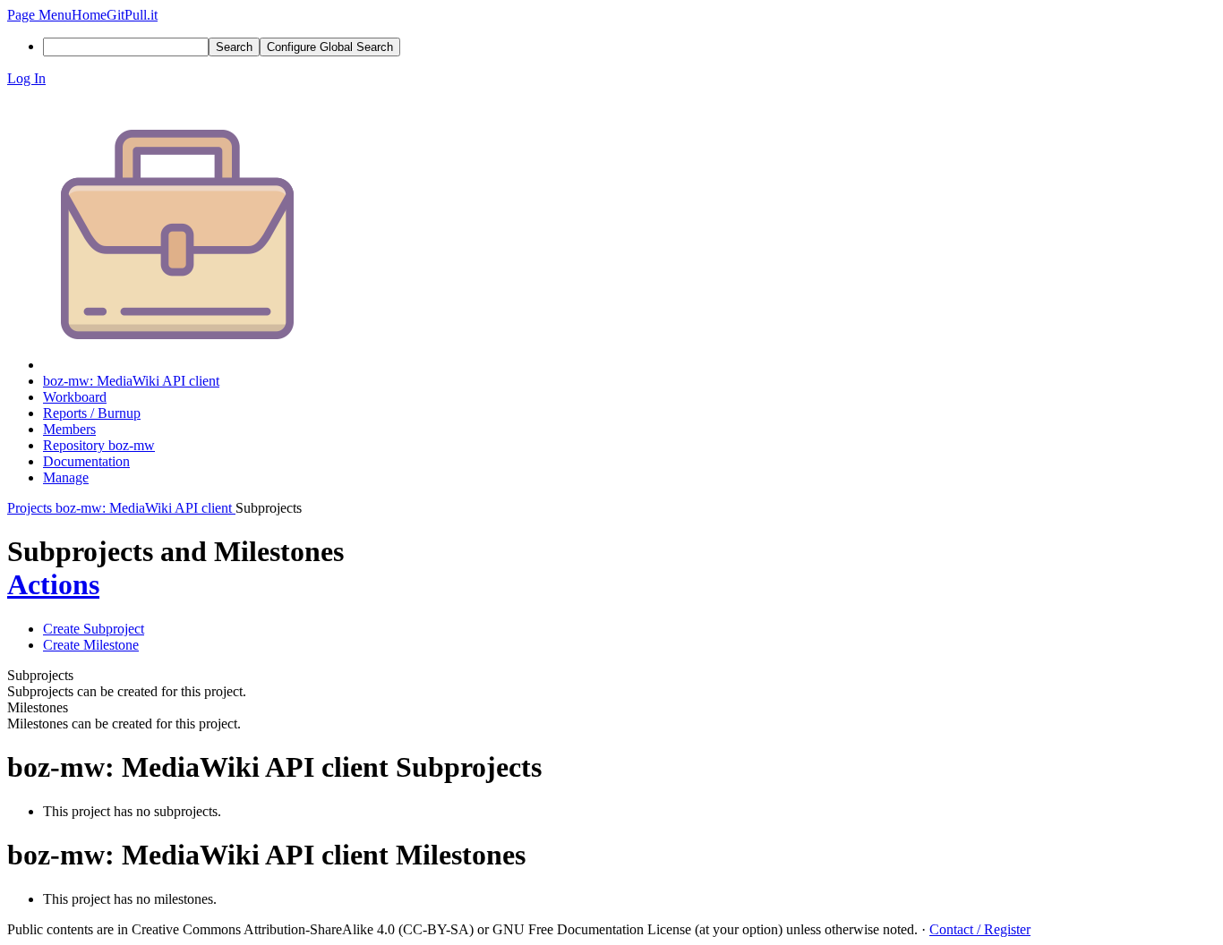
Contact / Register (980, 929)
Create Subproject (93, 628)
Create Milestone (91, 644)
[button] (39, 14)
